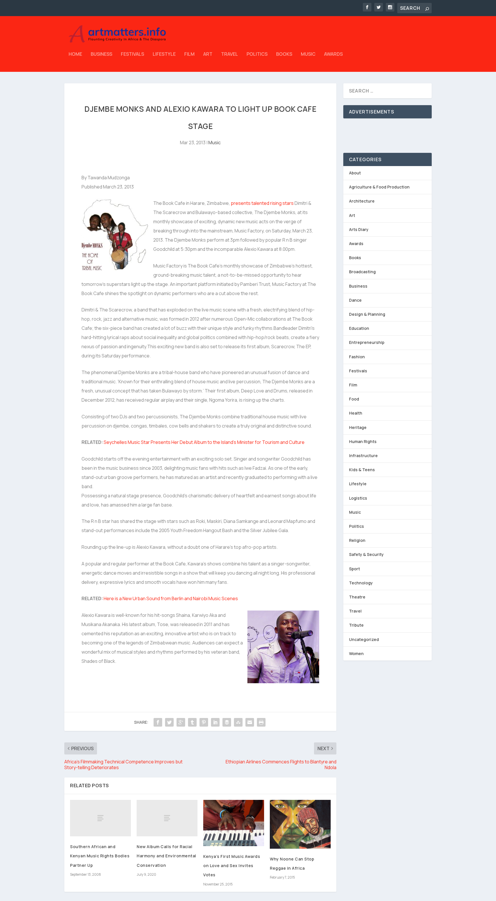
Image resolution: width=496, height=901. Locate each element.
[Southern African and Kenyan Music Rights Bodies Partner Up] (100, 818)
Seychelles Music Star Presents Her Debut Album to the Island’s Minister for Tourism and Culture (204, 442)
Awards (333, 54)
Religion (357, 540)
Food (354, 399)
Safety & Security (366, 554)
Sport (354, 568)
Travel (229, 54)
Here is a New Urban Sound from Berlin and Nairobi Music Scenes (171, 598)
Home (75, 54)
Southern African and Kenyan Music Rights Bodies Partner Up (99, 856)
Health (355, 413)
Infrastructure (363, 455)
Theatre (357, 597)
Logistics (358, 498)
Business (101, 54)
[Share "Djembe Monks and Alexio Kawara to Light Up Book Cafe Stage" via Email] (249, 722)
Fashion (357, 356)
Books (284, 54)
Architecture (362, 201)
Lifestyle (164, 54)
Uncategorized (364, 639)
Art (207, 54)
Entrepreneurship (366, 342)
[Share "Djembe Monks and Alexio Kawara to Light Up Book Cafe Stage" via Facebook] (158, 722)
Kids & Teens (362, 469)
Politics (257, 54)
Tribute (356, 625)
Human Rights (363, 441)
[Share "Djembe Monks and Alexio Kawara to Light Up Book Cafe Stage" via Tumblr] (192, 722)
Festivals (132, 54)
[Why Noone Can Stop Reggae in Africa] (300, 824)
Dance (355, 300)
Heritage (358, 427)
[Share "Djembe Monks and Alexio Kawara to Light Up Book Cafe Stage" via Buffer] (226, 722)
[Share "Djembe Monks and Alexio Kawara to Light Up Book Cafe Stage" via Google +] (181, 722)
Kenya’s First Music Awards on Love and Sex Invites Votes (231, 865)
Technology (361, 583)
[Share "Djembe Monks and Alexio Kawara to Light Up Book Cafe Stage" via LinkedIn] (215, 722)
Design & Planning (367, 314)
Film (189, 54)
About (355, 173)
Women (356, 653)
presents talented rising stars (262, 203)
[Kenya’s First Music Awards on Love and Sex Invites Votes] (233, 823)
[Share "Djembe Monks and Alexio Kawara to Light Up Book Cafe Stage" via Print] (261, 722)
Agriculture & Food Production (379, 187)
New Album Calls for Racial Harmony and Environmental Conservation (166, 856)
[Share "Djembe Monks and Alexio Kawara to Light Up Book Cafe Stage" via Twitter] (169, 722)
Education (359, 328)
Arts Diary (359, 229)
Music (308, 54)
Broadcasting (362, 271)
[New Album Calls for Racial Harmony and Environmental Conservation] (167, 818)
